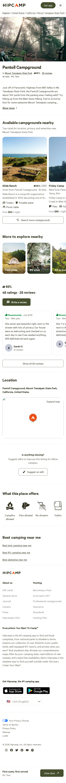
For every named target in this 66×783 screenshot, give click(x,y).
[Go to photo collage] (33, 39)
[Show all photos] (33, 39)
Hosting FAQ (40, 617)
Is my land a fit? (41, 595)
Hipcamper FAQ (10, 617)
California (31, 12)
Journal (6, 601)
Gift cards (7, 590)
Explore (6, 12)
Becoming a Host (42, 590)
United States (18, 12)
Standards (38, 612)
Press (5, 612)
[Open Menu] (60, 5)
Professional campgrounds (47, 601)
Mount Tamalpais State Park (50, 12)
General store (9, 595)
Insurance (38, 606)
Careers (6, 606)
